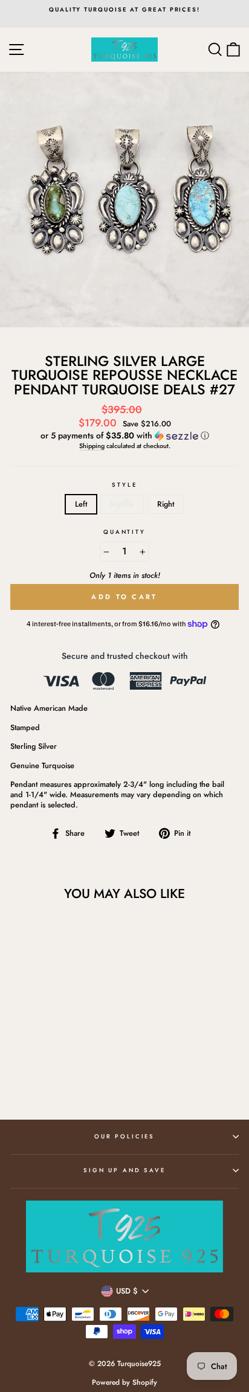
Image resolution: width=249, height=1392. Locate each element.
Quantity (124, 532)
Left (81, 504)
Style (124, 485)
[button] (124, 435)
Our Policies (124, 1136)
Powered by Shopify (124, 1382)
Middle (122, 504)
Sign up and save (124, 1170)
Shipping (92, 446)
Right (165, 504)
